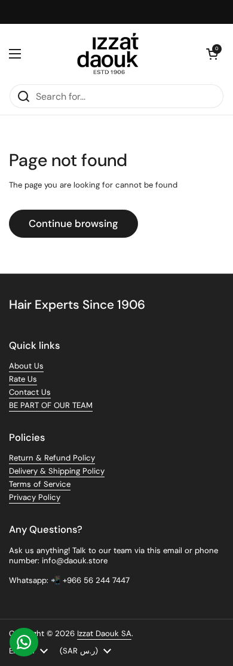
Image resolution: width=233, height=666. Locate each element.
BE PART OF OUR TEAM (51, 405)
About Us (26, 366)
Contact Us (30, 392)
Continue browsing (73, 223)
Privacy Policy (34, 497)
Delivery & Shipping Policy (57, 471)
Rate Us (23, 379)
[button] (212, 54)
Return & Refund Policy (52, 458)
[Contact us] (24, 642)
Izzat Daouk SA (104, 633)
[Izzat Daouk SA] (114, 54)
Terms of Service (39, 484)
